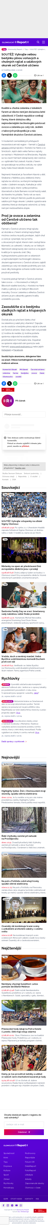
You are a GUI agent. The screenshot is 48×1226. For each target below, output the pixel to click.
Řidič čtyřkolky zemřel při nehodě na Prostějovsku (19, 837)
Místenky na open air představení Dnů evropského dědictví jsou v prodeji (21, 567)
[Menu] (43, 42)
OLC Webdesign (23, 1212)
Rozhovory (30, 1153)
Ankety (28, 1179)
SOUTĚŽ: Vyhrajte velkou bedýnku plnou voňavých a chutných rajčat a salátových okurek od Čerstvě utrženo (38, 50)
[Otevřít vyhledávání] (38, 42)
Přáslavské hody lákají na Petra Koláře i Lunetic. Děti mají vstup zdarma (21, 1030)
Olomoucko (8, 377)
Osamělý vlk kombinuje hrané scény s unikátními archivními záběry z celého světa (22, 929)
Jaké (36, 693)
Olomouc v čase (32, 1188)
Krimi (6, 1157)
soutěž (18, 377)
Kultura (7, 1170)
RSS (37, 1199)
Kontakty (29, 1199)
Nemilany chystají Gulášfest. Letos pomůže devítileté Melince (20, 985)
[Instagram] (8, 1205)
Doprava (8, 1166)
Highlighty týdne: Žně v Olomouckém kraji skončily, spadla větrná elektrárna (23, 792)
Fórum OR (29, 1162)
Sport (6, 1175)
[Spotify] (12, 1205)
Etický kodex (16, 1199)
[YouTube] (16, 1205)
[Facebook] (3, 1205)
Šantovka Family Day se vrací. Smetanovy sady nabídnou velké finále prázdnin (23, 612)
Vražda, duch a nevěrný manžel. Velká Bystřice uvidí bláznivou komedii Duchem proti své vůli (23, 659)
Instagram (6, 350)
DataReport (30, 1166)
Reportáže (30, 1157)
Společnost (9, 1153)
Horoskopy (9, 1188)
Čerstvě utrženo (38, 370)
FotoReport (30, 1170)
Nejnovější (11, 757)
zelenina (6, 373)
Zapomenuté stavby (34, 1183)
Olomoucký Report (15, 49)
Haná (42, 373)
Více (18, 713)
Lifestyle (29, 1175)
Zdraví (7, 1179)
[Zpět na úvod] (15, 42)
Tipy (26, 49)
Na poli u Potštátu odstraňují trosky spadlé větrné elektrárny (20, 882)
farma (15, 373)
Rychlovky (11, 678)
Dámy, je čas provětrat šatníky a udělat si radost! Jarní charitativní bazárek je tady (24, 1075)
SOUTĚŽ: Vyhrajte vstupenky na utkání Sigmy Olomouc (22, 522)
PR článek (24, 370)
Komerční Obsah (10, 370)
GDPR (6, 1199)
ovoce (34, 373)
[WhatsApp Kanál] (21, 1205)
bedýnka (24, 373)
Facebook (18, 350)
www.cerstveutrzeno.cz (21, 346)
